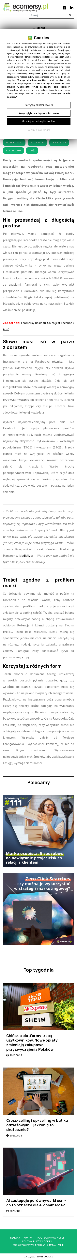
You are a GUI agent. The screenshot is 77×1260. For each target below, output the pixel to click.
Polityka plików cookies (38, 130)
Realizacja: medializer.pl (50, 1245)
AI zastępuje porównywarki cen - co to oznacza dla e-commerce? (36, 1202)
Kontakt (29, 1237)
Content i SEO (13, 150)
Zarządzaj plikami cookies (38, 1256)
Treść (32, 150)
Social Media (37, 142)
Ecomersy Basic (14, 142)
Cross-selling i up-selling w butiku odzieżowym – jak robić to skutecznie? (37, 1125)
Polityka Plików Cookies (37, 1241)
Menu (40, 28)
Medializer (26, 556)
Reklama (15, 1237)
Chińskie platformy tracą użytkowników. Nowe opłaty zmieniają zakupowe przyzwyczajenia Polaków (32, 1042)
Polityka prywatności (51, 1237)
